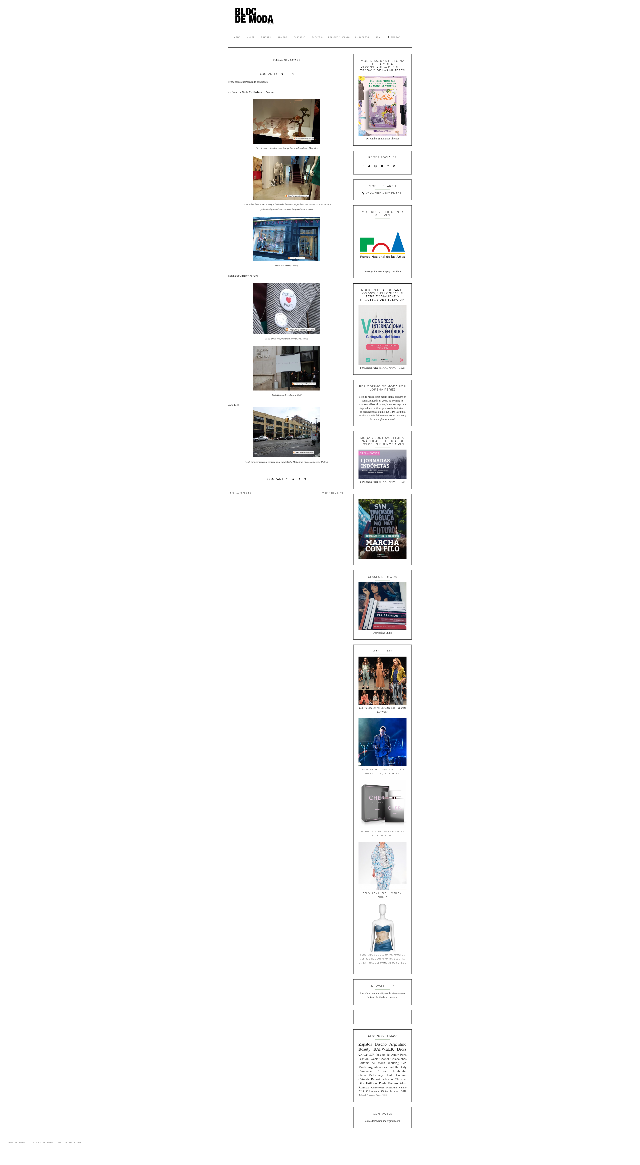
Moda (237, 37)
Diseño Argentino (390, 1044)
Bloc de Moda (16, 1142)
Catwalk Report (369, 1079)
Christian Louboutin (391, 1071)
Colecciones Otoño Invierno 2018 (386, 1091)
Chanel (384, 1059)
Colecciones (398, 1059)
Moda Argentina (369, 1067)
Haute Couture (396, 1075)
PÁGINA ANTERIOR (240, 493)
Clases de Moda (43, 1142)
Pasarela (299, 37)
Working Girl (397, 1063)
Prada (382, 1083)
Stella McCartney (370, 1075)
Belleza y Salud (338, 37)
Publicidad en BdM (70, 1142)
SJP (371, 1054)
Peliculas (387, 1079)
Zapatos (317, 37)
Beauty (364, 1049)
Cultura (266, 37)
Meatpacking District (318, 461)
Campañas (365, 1071)
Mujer (251, 37)
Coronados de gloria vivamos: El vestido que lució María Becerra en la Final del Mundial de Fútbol (382, 959)
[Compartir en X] (282, 74)
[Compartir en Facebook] (287, 74)
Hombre (282, 37)
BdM (379, 37)
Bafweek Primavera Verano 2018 (372, 1094)
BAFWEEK (384, 1049)
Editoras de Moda (371, 1063)
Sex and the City (394, 1067)
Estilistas (371, 1083)
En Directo (362, 37)
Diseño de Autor (387, 1054)
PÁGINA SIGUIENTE (333, 493)
